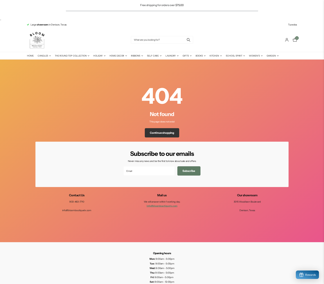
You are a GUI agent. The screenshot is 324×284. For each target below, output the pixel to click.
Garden (271, 55)
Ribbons (135, 55)
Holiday (98, 55)
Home (30, 55)
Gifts (186, 55)
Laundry (171, 55)
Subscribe (188, 171)
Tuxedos (292, 24)
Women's (254, 55)
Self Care (153, 55)
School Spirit (234, 55)
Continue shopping (162, 132)
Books (199, 55)
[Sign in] (287, 40)
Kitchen (214, 55)
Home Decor (117, 55)
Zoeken (188, 40)
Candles (43, 55)
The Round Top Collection (71, 55)
